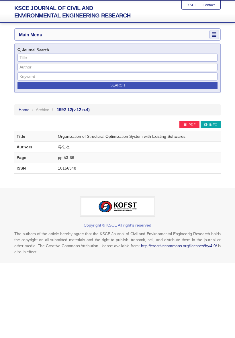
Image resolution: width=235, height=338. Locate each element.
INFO (212, 125)
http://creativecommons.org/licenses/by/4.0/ (179, 245)
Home (24, 109)
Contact (209, 5)
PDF (191, 125)
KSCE (192, 5)
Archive (42, 109)
